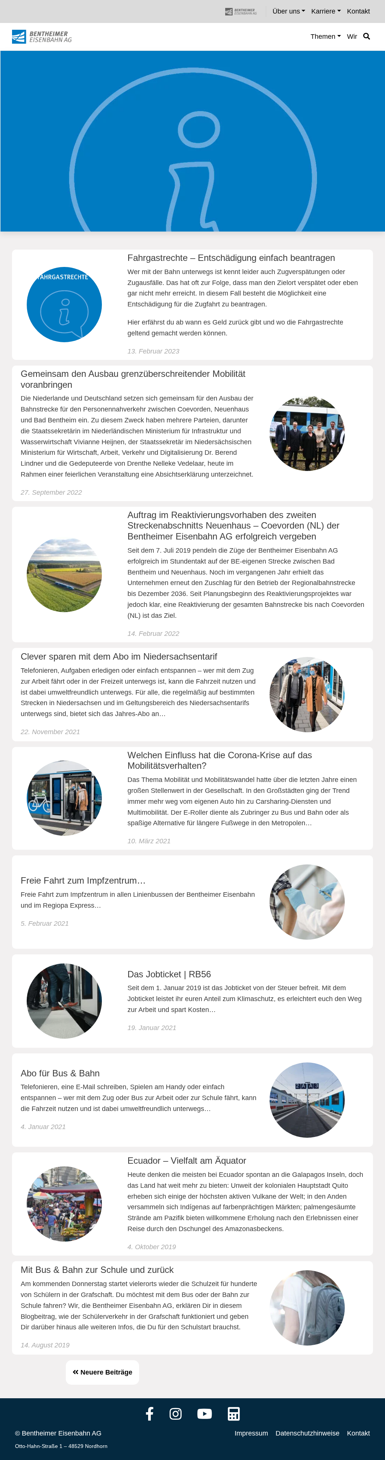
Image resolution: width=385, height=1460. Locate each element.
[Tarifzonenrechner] (234, 1414)
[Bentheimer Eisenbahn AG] (245, 11)
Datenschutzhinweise (308, 1433)
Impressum (251, 1433)
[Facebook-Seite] (150, 1414)
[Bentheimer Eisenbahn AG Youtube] (204, 1414)
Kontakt (358, 1433)
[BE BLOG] (49, 37)
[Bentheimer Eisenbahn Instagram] (176, 1414)
